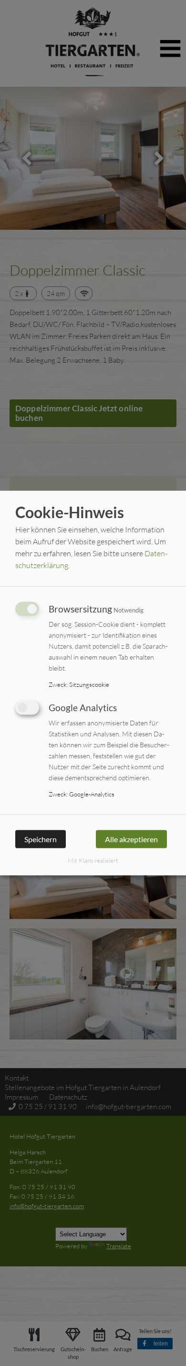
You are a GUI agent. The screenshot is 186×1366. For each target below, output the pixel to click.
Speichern (40, 839)
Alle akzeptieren (131, 839)
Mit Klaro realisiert (93, 860)
